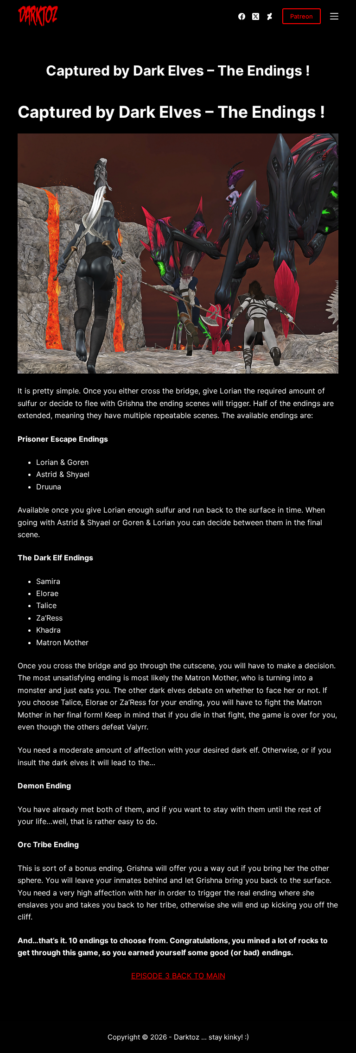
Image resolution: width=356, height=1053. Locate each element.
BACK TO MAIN (198, 975)
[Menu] (334, 16)
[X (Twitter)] (255, 16)
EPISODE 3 (151, 975)
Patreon (301, 16)
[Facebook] (241, 16)
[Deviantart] (269, 16)
